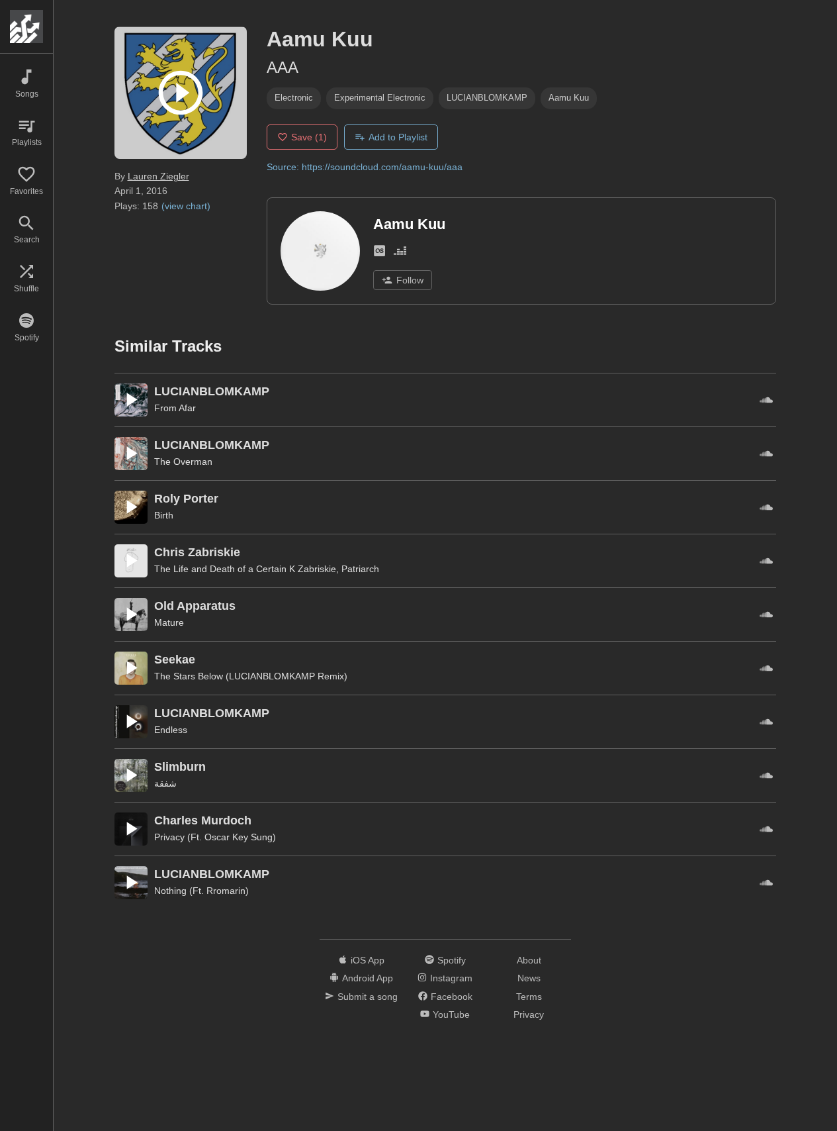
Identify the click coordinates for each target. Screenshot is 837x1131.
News (529, 978)
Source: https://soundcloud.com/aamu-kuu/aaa (365, 167)
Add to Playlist (398, 137)
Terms (529, 996)
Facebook (451, 996)
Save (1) (309, 137)
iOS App (367, 960)
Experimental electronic (379, 98)
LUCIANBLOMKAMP (487, 98)
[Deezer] (400, 253)
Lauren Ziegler (158, 176)
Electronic (294, 98)
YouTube (451, 1014)
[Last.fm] (379, 253)
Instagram (451, 978)
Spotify (451, 960)
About (529, 960)
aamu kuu (569, 98)
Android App (367, 978)
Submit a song (367, 996)
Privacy (528, 1014)
